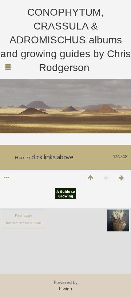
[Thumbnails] (90, 177)
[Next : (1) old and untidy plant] (121, 177)
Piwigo (65, 288)
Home (21, 157)
